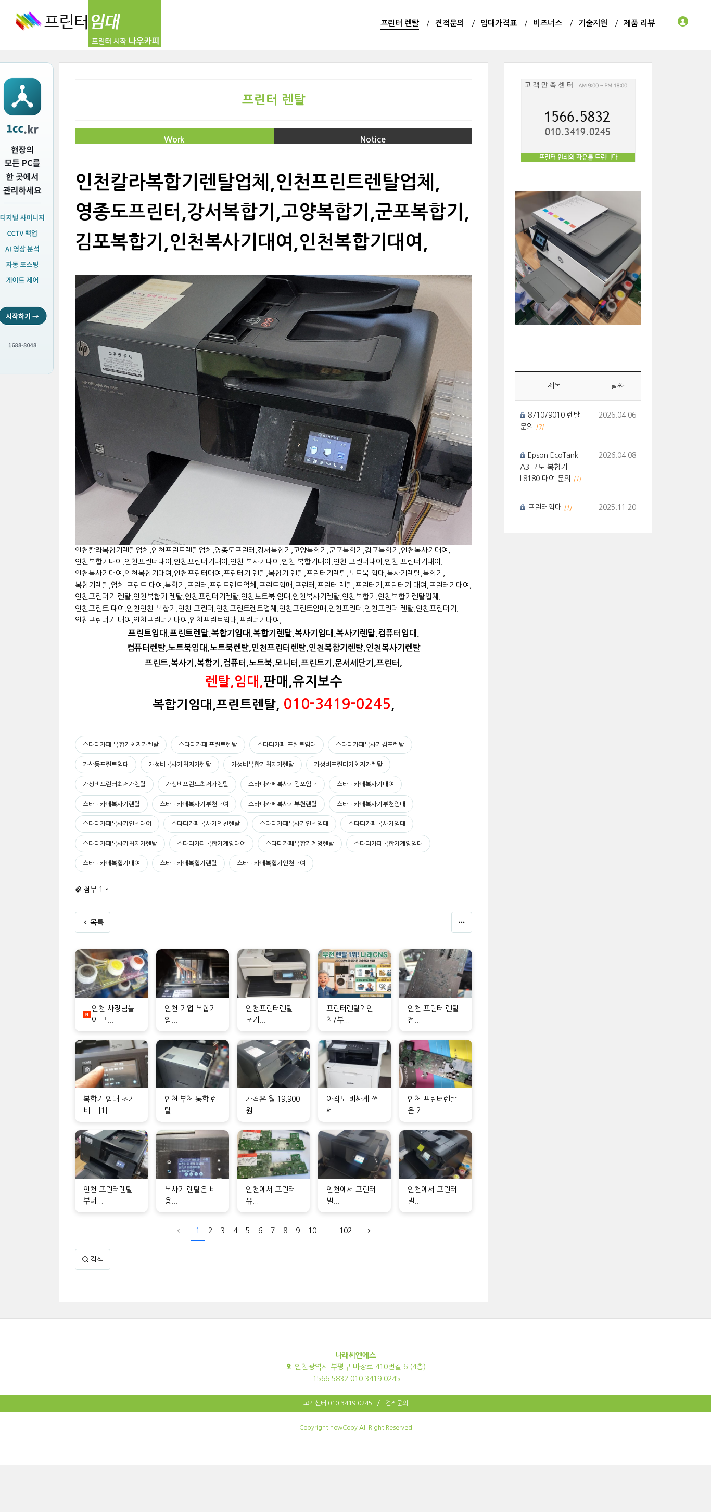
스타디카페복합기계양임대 (388, 844)
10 (312, 1230)
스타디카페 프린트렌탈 (208, 745)
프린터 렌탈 (274, 100)
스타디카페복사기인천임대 (294, 824)
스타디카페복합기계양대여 (211, 844)
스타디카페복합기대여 (111, 863)
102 (345, 1230)
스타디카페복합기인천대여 (271, 863)
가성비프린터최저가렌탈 (114, 784)
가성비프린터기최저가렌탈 (348, 764)
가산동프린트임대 (106, 764)
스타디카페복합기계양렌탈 (299, 844)
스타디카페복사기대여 (365, 784)
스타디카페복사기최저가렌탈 (120, 844)
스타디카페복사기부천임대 (371, 804)
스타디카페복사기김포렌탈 (370, 745)
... (328, 1230)
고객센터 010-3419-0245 (337, 1403)
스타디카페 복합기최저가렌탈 (121, 745)
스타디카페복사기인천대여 (117, 824)
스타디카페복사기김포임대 (282, 784)
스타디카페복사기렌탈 (111, 804)
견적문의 (396, 1403)
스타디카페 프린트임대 (286, 745)
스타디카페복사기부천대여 (194, 804)
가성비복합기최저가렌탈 (262, 764)
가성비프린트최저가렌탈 (197, 784)
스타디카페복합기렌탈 (188, 863)
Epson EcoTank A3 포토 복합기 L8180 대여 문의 (549, 466)
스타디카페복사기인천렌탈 (205, 824)
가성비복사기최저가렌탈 (179, 764)
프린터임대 (546, 507)
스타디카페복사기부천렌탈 (282, 804)
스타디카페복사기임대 (376, 824)
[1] (103, 1110)
